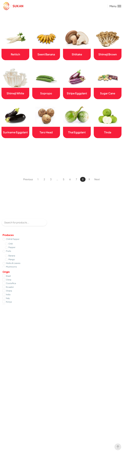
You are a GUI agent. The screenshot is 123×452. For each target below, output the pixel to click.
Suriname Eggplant (15, 132)
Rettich (15, 54)
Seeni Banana (46, 54)
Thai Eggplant (77, 132)
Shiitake (77, 54)
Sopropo (46, 93)
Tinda (107, 132)
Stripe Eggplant (77, 93)
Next (97, 179)
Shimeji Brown (107, 54)
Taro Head (46, 132)
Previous (28, 179)
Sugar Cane (107, 93)
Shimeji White (15, 93)
